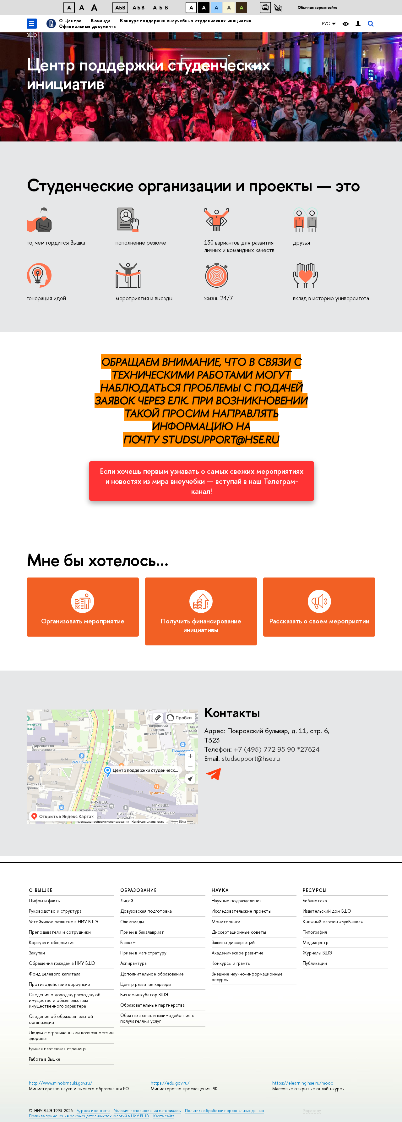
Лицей (126, 901)
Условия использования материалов (147, 1110)
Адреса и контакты (93, 1110)
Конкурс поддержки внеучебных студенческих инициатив (185, 21)
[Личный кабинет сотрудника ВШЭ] (358, 24)
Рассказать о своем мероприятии (319, 621)
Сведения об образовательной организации (61, 1019)
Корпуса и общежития (51, 942)
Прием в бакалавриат (142, 932)
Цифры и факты (45, 901)
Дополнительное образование (152, 974)
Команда (101, 21)
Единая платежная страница (57, 1049)
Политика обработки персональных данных (224, 1110)
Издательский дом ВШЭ (327, 911)
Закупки (37, 953)
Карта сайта (163, 1116)
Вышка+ (128, 942)
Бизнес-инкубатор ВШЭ (144, 995)
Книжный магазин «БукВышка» (333, 922)
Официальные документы (88, 26)
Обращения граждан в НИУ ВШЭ (62, 963)
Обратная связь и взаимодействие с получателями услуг (157, 1018)
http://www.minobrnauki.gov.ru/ (60, 1083)
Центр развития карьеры (145, 984)
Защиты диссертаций (233, 942)
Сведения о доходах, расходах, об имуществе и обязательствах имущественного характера (64, 1000)
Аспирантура (133, 963)
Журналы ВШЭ (317, 953)
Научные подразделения (237, 901)
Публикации (315, 963)
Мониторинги (226, 922)
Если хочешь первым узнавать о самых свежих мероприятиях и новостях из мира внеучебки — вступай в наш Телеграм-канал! (201, 481)
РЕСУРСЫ (315, 890)
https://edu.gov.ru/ (170, 1083)
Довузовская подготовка (146, 911)
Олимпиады (132, 922)
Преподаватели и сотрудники (60, 932)
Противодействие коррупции (59, 984)
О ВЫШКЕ (41, 890)
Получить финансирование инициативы (200, 625)
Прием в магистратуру (143, 953)
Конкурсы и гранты (231, 963)
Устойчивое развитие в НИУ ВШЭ (63, 922)
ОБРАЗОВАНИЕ (138, 890)
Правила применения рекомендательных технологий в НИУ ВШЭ (89, 1116)
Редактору (312, 1110)
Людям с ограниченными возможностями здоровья (71, 1035)
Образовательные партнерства (152, 1005)
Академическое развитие (237, 953)
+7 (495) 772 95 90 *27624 (277, 749)
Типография (315, 932)
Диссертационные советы (239, 932)
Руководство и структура (55, 911)
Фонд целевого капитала (54, 974)
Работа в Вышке (44, 1059)
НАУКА (220, 890)
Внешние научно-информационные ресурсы (247, 976)
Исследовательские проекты (241, 911)
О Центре (70, 21)
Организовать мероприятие (82, 621)
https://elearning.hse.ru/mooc (302, 1083)
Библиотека (315, 901)
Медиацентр (316, 942)
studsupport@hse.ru (251, 758)
